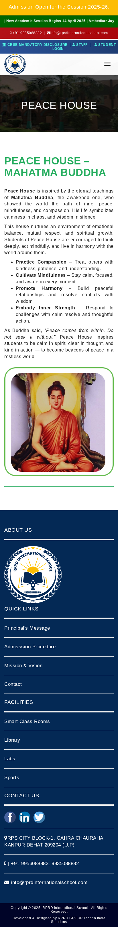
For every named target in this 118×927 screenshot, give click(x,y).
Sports (11, 777)
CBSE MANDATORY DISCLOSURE (36, 45)
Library (12, 740)
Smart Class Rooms (27, 721)
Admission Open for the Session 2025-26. (59, 7)
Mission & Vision (23, 665)
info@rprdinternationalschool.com (48, 882)
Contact (13, 684)
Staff (81, 45)
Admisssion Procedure (30, 646)
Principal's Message (27, 628)
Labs (9, 758)
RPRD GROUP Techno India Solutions (78, 920)
